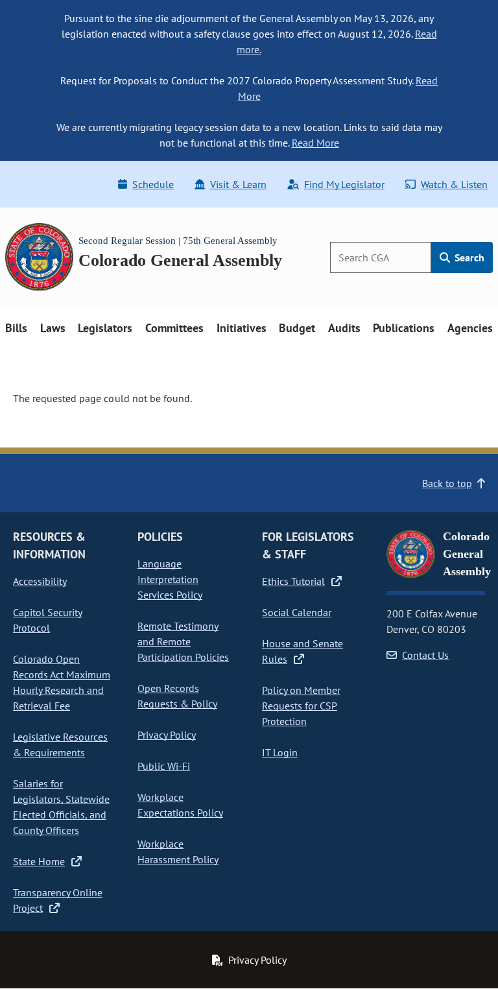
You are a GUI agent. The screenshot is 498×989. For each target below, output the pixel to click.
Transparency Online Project (57, 900)
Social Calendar (296, 612)
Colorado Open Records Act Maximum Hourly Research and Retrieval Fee (61, 682)
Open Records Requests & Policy (177, 696)
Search (468, 257)
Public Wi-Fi (163, 765)
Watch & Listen (454, 184)
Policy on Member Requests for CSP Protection (301, 706)
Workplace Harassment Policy (178, 851)
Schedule (153, 184)
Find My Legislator (344, 184)
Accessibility (40, 581)
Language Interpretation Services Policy (169, 579)
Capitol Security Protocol (47, 620)
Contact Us (425, 655)
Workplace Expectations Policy (180, 805)
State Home (39, 861)
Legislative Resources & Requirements (60, 744)
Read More (315, 142)
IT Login (280, 752)
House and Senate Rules (302, 651)
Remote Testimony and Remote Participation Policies (183, 641)
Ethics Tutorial (293, 581)
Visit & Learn (238, 184)
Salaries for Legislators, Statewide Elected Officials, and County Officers (61, 807)
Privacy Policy (166, 734)
